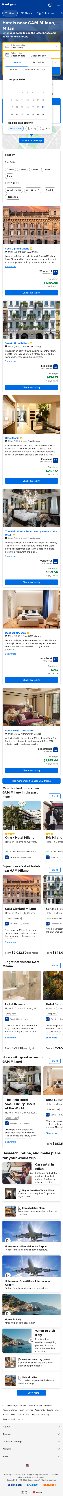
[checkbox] (43, 85)
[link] (10, 169)
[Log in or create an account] (50, 5)
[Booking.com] (9, 4)
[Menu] (58, 5)
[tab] (17, 62)
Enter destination (18, 45)
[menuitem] (10, 13)
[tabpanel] (28, 100)
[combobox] (32, 47)
